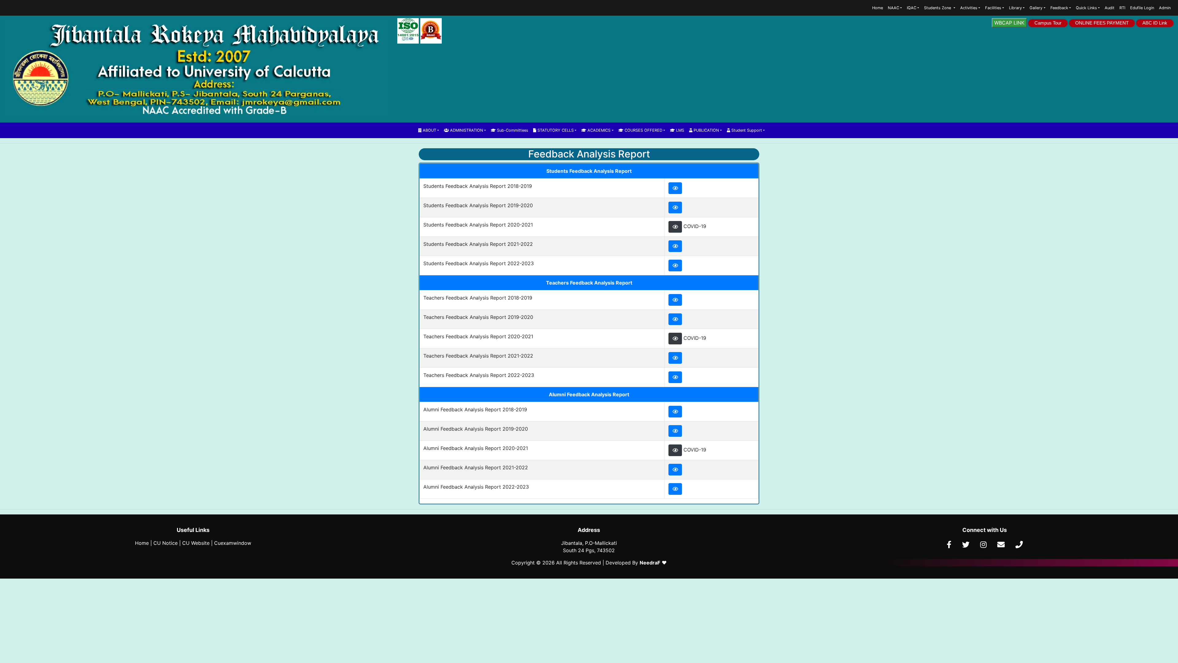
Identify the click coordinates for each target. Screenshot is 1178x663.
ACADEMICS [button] (598, 130)
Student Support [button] (746, 130)
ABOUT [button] (429, 130)
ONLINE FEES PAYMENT (1102, 22)
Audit (1109, 8)
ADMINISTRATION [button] (466, 130)
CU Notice (165, 543)
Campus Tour (1047, 22)
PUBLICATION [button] (705, 130)
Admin (1165, 8)
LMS (679, 130)
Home (877, 8)
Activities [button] (968, 8)
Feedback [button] (1059, 8)
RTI (1122, 8)
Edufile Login (1142, 8)
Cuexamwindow (232, 543)
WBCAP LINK (1009, 23)
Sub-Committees (512, 130)
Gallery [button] (1036, 8)
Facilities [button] (993, 8)
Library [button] (1015, 8)
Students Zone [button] (938, 8)
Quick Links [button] (1086, 8)
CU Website (196, 543)
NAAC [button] (893, 8)
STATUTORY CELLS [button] (555, 130)
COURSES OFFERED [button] (642, 130)
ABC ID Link (1154, 22)
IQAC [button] (911, 8)
